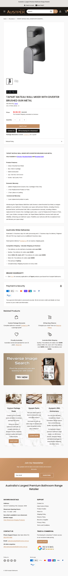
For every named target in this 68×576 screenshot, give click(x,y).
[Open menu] (4, 11)
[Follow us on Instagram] (8, 560)
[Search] (55, 11)
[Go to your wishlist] (63, 11)
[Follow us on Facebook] (5, 560)
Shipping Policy (41, 514)
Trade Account (30, 5)
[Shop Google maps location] (46, 546)
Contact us (23, 241)
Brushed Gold (39, 156)
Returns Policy (41, 517)
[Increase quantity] (24, 120)
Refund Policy (10, 141)
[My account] (60, 11)
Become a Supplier (42, 519)
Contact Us (11, 130)
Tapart (16, 103)
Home (5, 18)
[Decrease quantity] (15, 120)
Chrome (19, 156)
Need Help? (40, 5)
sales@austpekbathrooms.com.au (18, 541)
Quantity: (9, 120)
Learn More (42, 541)
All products (12, 18)
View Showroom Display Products (14, 520)
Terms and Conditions (43, 525)
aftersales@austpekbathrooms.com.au (15, 546)
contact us (27, 134)
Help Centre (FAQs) (43, 506)
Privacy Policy (41, 522)
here (12, 276)
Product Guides (41, 509)
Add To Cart (23, 126)
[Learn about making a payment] (23, 294)
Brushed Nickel (27, 156)
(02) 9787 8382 (8, 537)
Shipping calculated (25, 114)
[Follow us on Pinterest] (11, 560)
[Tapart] (15, 90)
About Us (19, 345)
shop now (13, 441)
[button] (66, 11)
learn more (34, 435)
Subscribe (47, 475)
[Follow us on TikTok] (15, 560)
